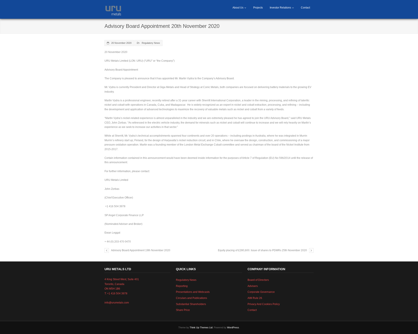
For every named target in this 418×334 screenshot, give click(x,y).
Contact (305, 7)
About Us (238, 7)
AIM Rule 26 (255, 298)
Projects (258, 7)
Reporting (182, 286)
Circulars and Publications (191, 298)
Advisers (253, 286)
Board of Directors (258, 279)
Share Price (183, 310)
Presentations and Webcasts (193, 291)
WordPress (233, 327)
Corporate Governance (261, 291)
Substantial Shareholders (191, 304)
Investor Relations (280, 7)
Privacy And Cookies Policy (264, 304)
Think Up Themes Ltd (201, 327)
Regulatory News (151, 43)
